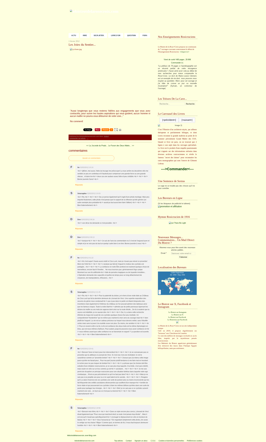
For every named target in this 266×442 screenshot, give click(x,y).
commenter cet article (77, 138)
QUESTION (131, 35)
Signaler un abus (141, 441)
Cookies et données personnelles (171, 441)
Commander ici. (177, 63)
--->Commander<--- (177, 169)
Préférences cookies (194, 441)
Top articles (118, 441)
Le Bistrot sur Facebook (177, 317)
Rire (85, 35)
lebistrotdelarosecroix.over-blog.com (81, 435)
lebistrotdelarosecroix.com (84, 441)
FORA (145, 35)
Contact (129, 441)
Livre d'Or (115, 35)
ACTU (73, 35)
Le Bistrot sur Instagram (177, 312)
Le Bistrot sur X (177, 315)
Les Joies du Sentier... (82, 44)
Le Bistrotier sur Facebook (177, 320)
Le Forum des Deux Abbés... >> (121, 146)
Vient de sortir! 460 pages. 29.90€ (177, 59)
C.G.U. (153, 441)
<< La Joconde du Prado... (97, 146)
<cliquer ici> (184, 52)
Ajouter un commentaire (91, 158)
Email (163, 253)
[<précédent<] (169, 120)
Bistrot (106, 136)
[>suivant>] (187, 120)
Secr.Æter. (99, 35)
